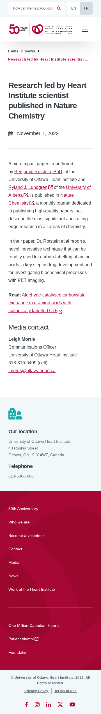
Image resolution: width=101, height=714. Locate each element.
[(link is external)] (27, 704)
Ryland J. (27, 187)
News (30, 51)
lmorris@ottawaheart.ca (32, 370)
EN (73, 8)
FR (86, 8)
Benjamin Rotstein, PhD (38, 171)
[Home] (42, 29)
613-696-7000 (21, 476)
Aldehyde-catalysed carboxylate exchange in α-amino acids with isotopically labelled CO (47, 303)
